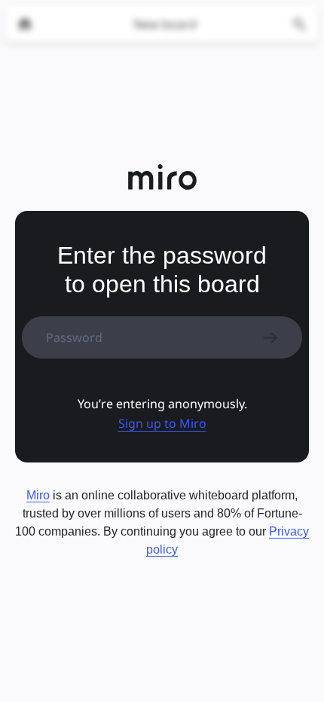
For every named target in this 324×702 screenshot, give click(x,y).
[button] (162, 423)
